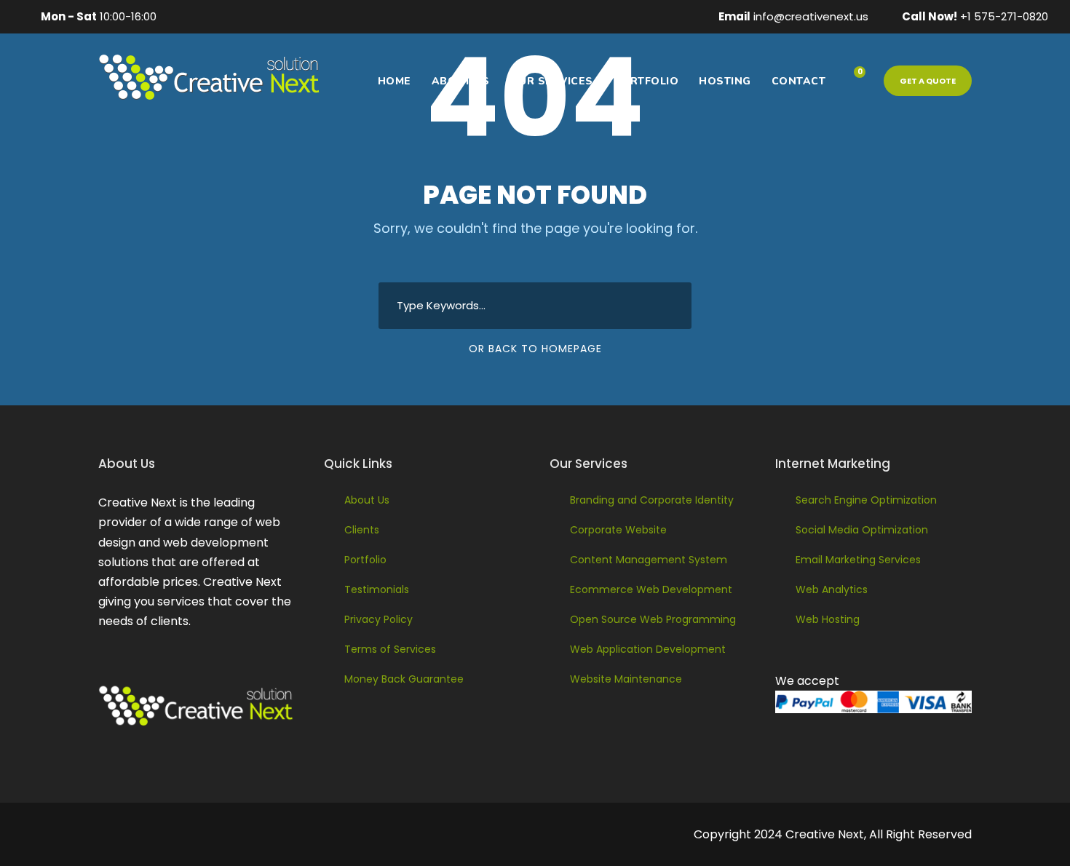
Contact (799, 81)
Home (394, 81)
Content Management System (648, 559)
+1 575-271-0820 (1004, 16)
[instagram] (294, 16)
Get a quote (928, 81)
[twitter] (272, 16)
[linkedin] (227, 16)
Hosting (725, 81)
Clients (361, 530)
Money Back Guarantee (404, 679)
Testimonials (376, 589)
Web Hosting (828, 619)
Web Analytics (832, 589)
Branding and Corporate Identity (652, 500)
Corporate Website (618, 530)
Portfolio (646, 81)
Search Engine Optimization (866, 500)
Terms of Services (390, 649)
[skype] (249, 16)
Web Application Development (648, 649)
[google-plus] (204, 16)
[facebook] (182, 16)
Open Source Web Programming (653, 619)
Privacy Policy (378, 619)
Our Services (551, 81)
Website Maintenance (626, 679)
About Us (461, 81)
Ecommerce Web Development (651, 589)
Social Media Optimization (862, 530)
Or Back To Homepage (535, 348)
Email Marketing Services (858, 559)
